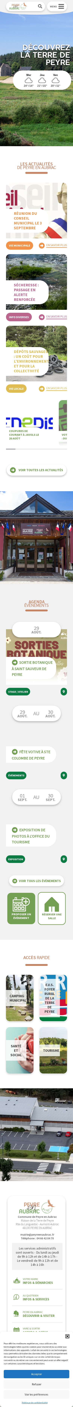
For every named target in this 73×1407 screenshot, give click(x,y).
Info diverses (19, 317)
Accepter (36, 1374)
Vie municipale (19, 245)
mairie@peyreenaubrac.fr (37, 1234)
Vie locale (16, 388)
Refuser (36, 1384)
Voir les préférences (36, 1394)
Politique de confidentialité (35, 1402)
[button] (67, 1336)
